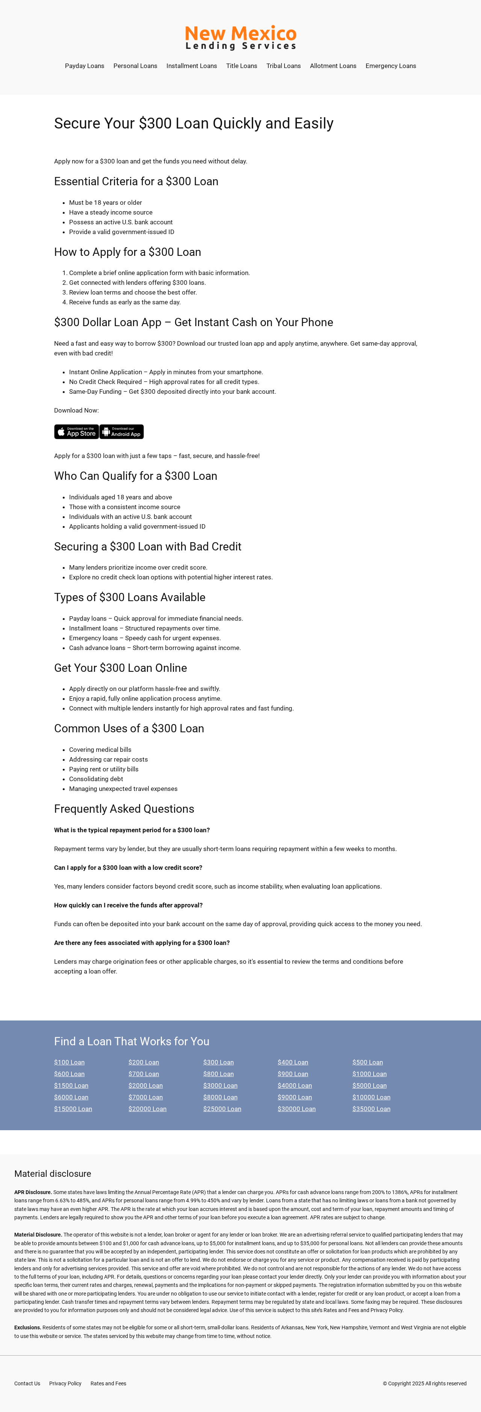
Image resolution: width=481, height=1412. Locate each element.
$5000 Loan (369, 1085)
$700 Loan (144, 1074)
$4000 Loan (295, 1085)
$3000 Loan (220, 1085)
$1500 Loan (71, 1085)
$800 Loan (218, 1074)
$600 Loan (69, 1074)
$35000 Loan (371, 1109)
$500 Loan (367, 1062)
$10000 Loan (371, 1097)
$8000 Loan (220, 1097)
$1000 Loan (369, 1074)
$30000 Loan (297, 1109)
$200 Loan (144, 1062)
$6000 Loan (71, 1097)
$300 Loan (218, 1062)
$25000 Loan (222, 1109)
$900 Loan (293, 1074)
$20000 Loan (147, 1109)
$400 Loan (293, 1062)
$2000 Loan (146, 1085)
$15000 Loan (73, 1109)
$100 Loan (69, 1062)
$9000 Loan (295, 1097)
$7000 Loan (146, 1097)
